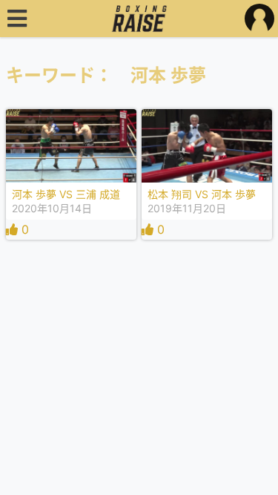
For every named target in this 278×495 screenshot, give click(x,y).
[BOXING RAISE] (139, 18)
